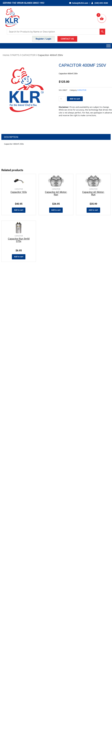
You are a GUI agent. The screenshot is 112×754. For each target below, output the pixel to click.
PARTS (15, 55)
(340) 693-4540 (101, 3)
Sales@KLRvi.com (80, 3)
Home (6, 55)
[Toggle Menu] (108, 45)
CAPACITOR (28, 55)
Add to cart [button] (18, 210)
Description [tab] (11, 136)
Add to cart (75, 98)
